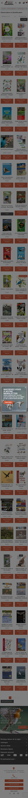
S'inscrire (8, 402)
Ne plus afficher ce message (19, 410)
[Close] (25, 387)
